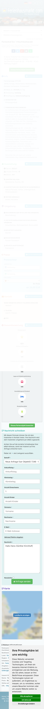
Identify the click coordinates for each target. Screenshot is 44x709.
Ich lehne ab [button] (26, 700)
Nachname (8, 517)
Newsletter (8, 578)
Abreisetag (8, 477)
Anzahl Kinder (9, 497)
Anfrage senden (23, 581)
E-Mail (6, 527)
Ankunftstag (9, 467)
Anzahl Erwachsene (11, 487)
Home (4, 696)
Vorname (7, 507)
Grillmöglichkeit (7, 670)
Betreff (7, 458)
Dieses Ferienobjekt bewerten (22, 425)
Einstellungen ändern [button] (26, 704)
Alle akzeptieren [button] (26, 696)
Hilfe (3, 699)
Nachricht (8, 542)
